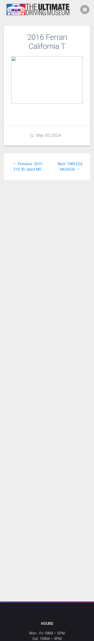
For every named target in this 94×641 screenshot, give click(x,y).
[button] (47, 80)
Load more (47, 109)
